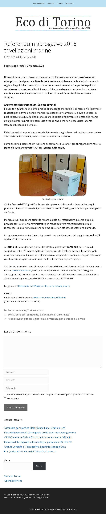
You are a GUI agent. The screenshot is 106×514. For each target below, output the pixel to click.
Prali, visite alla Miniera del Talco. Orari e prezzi (30, 451)
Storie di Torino (12, 476)
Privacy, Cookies (41, 497)
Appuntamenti (39, 3)
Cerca (7, 460)
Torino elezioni (35, 310)
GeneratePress (69, 509)
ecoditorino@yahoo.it (21, 497)
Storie (60, 3)
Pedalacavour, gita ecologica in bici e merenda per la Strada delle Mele (46, 318)
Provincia (69, 3)
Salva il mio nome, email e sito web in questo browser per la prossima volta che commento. (50, 396)
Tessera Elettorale (21, 270)
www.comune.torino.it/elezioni (49, 297)
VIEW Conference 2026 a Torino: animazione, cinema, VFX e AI (37, 437)
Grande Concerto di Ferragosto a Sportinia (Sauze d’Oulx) (35, 446)
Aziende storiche (13, 480)
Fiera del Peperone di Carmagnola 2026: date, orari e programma (40, 432)
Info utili (51, 3)
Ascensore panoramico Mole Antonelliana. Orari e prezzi (35, 427)
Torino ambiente (17, 310)
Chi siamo (45, 494)
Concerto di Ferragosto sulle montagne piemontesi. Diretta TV (37, 442)
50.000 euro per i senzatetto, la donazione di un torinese (38, 314)
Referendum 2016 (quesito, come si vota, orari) (43, 286)
